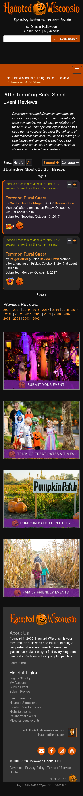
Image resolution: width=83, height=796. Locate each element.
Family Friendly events (25, 707)
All (29, 162)
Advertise (16, 767)
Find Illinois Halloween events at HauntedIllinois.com (43, 732)
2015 (65, 309)
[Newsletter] (41, 750)
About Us (19, 632)
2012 (18, 314)
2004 (16, 318)
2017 (45, 309)
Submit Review (20, 691)
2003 (26, 318)
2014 (75, 309)
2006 (6, 318)
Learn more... (19, 662)
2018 (36, 309)
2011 (28, 314)
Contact (15, 772)
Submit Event (32, 31)
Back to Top (58, 778)
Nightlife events (20, 711)
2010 (37, 314)
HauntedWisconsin (20, 77)
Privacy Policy (34, 767)
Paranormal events (23, 716)
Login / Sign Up (20, 678)
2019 (26, 309)
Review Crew (64, 203)
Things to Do (46, 77)
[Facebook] (51, 750)
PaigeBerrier (19, 259)
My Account (52, 31)
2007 (67, 314)
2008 (57, 314)
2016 (55, 309)
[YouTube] (72, 750)
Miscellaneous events (25, 720)
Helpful (19, 162)
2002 (36, 318)
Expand (49, 162)
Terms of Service (59, 767)
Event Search (68, 39)
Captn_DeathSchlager (26, 203)
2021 (16, 309)
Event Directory (20, 698)
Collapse (69, 162)
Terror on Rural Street (26, 198)
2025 (6, 309)
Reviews (64, 77)
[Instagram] (61, 750)
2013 (8, 314)
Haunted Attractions (23, 702)
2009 (47, 314)
